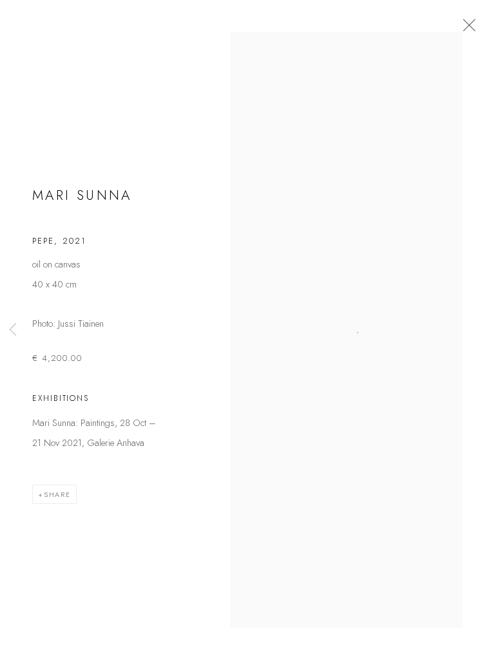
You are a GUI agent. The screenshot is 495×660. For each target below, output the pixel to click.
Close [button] (466, 29)
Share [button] (57, 494)
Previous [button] (13, 330)
